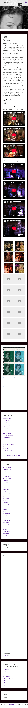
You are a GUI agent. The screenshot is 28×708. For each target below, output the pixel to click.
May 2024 (5, 471)
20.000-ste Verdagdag (8, 435)
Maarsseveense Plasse (8, 678)
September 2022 (7, 480)
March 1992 (5, 529)
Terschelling (6, 669)
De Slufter (5, 674)
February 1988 (6, 533)
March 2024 (6, 474)
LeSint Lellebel (6, 442)
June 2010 (5, 491)
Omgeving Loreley (7, 685)
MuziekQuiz (6, 420)
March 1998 (5, 518)
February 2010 (6, 493)
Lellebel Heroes (6, 437)
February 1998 (6, 520)
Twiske (4, 680)
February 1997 (6, 522)
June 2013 (5, 487)
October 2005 (6, 511)
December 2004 (7, 513)
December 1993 (6, 527)
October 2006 (6, 505)
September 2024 (7, 469)
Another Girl (6, 428)
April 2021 (5, 482)
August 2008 (6, 498)
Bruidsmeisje (6, 439)
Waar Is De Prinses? (7, 431)
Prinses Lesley (6, 2)
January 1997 (6, 524)
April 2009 (5, 496)
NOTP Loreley (6, 682)
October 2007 (6, 500)
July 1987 (5, 535)
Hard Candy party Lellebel (9, 451)
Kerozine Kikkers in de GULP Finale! (12, 455)
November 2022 (7, 478)
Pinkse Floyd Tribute (8, 422)
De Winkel (6, 655)
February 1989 (6, 531)
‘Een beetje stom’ (7, 418)
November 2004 (7, 516)
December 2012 (6, 489)
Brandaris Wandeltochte (9, 671)
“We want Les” (6, 453)
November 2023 (7, 476)
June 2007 (5, 502)
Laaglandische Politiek (8, 444)
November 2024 (7, 467)
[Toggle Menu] (21, 4)
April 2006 (5, 509)
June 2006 (5, 507)
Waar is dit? (5, 448)
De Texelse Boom (7, 433)
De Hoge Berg (6, 676)
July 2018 (5, 485)
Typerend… (5, 446)
